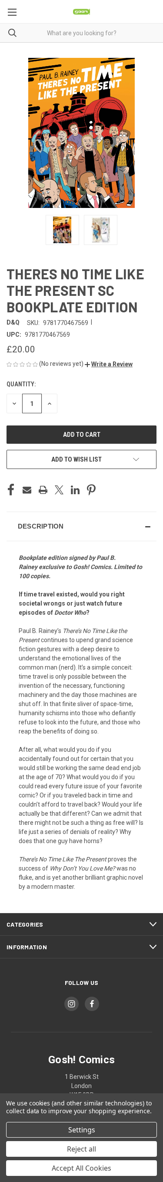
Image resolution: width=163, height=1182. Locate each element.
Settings (81, 1130)
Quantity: (21, 384)
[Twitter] (59, 490)
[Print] (43, 490)
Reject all (81, 1149)
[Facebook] (11, 490)
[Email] (27, 490)
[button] (109, 364)
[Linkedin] (75, 490)
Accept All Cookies (81, 1168)
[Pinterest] (91, 490)
